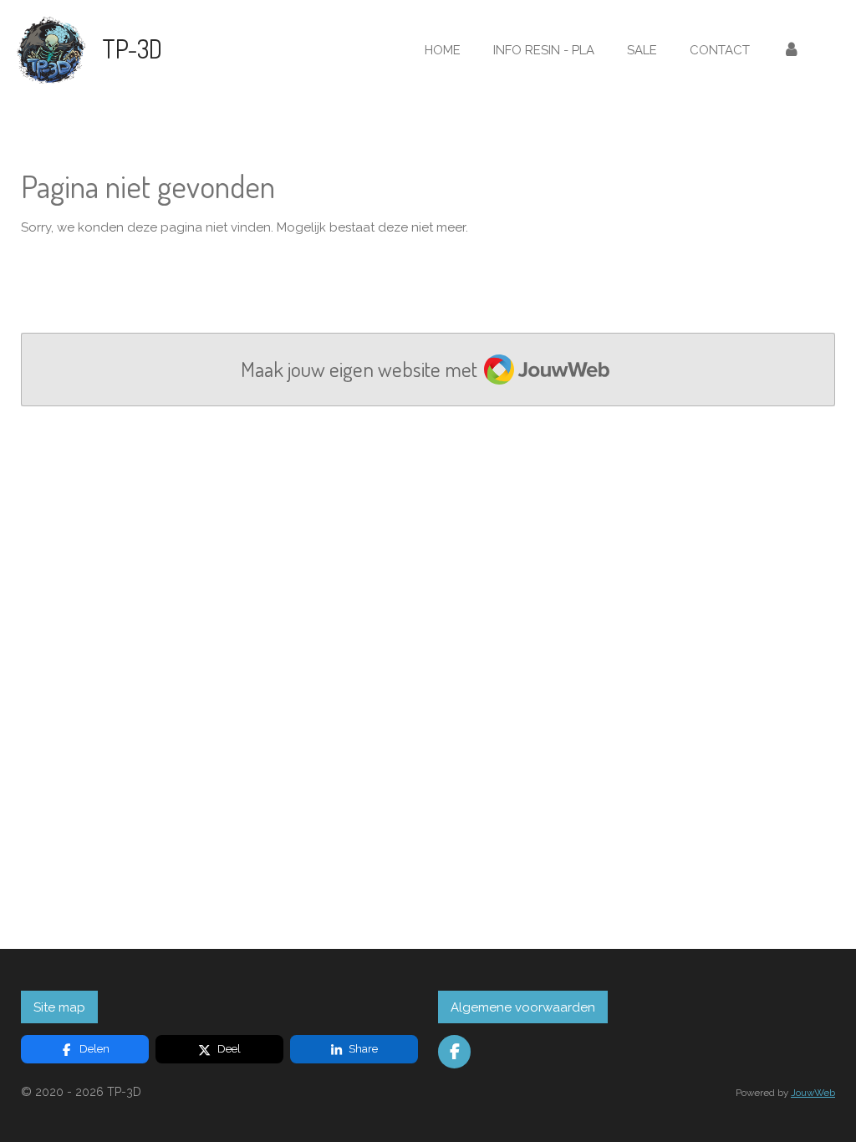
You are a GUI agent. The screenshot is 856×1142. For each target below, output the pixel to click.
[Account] (791, 50)
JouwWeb (813, 1093)
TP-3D (132, 48)
